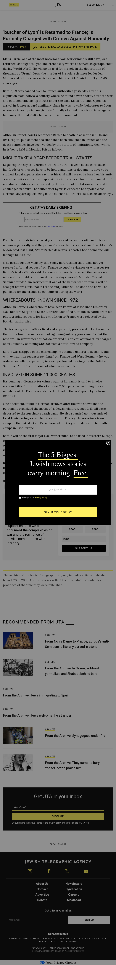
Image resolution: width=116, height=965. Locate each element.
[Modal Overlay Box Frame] (58, 482)
